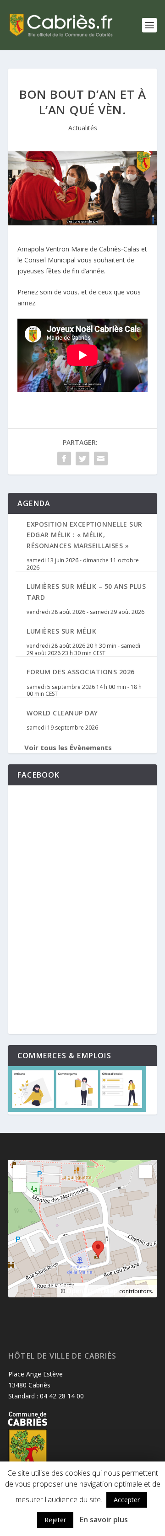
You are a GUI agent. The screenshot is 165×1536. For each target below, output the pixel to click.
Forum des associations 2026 (81, 671)
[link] (78, 249)
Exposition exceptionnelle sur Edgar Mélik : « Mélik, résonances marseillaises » (85, 535)
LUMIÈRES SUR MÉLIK (61, 631)
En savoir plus (104, 1520)
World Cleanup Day (62, 713)
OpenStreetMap (92, 1290)
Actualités (82, 127)
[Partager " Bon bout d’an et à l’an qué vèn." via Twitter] (82, 458)
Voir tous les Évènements (68, 747)
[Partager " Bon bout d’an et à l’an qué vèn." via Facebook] (64, 458)
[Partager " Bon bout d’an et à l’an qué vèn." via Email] (101, 458)
